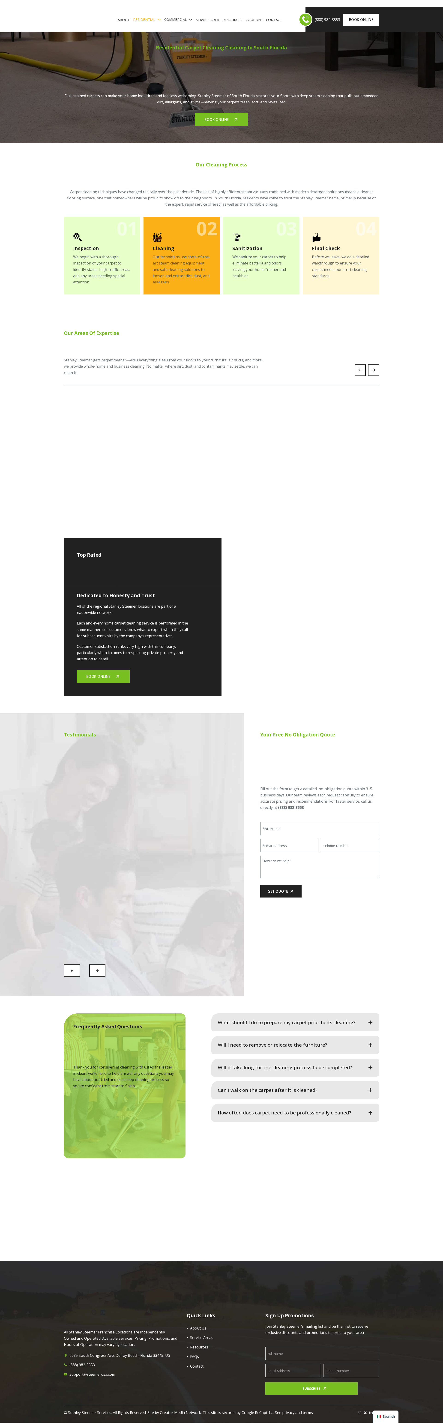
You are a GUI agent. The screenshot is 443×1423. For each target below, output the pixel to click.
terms (308, 1412)
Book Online (361, 19)
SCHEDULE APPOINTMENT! (330, 1261)
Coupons (254, 19)
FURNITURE (100, 4)
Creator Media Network (180, 1412)
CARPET (85, 4)
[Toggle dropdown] (159, 19)
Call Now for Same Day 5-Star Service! (155, 1266)
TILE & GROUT (120, 4)
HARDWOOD (142, 4)
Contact (274, 19)
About (124, 19)
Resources (232, 19)
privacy (288, 1412)
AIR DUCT (70, 4)
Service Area (207, 19)
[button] (295, 1022)
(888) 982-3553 (291, 807)
